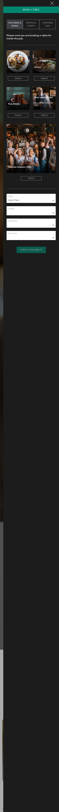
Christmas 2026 (47, 24)
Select (18, 78)
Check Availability (31, 249)
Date (10, 196)
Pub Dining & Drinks (14, 24)
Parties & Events (31, 24)
